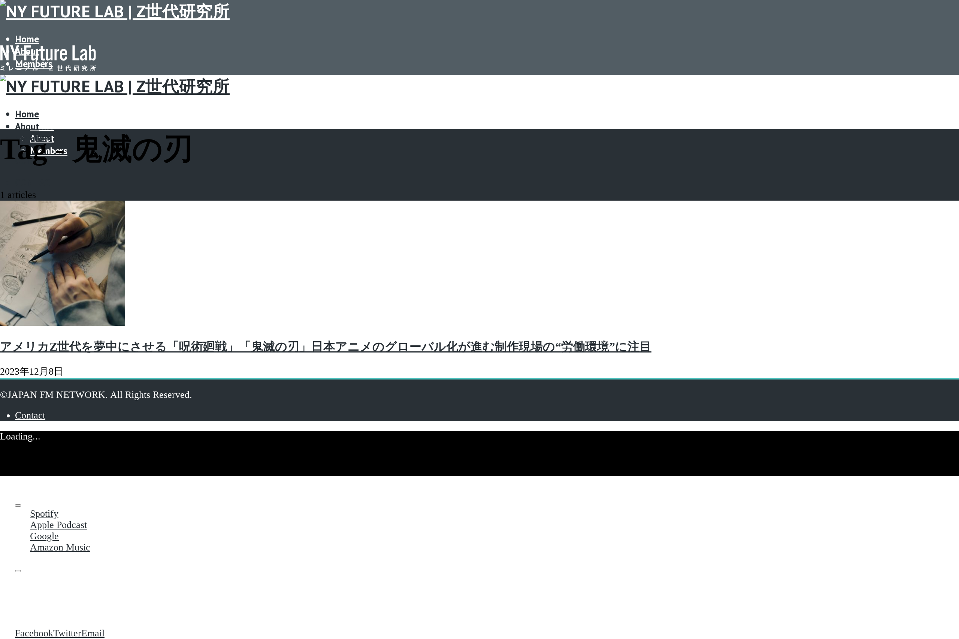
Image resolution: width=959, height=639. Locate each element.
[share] (18, 571)
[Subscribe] (18, 505)
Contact (35, 182)
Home (27, 39)
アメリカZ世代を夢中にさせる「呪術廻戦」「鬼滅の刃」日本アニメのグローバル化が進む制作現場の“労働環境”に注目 (325, 346)
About (27, 126)
